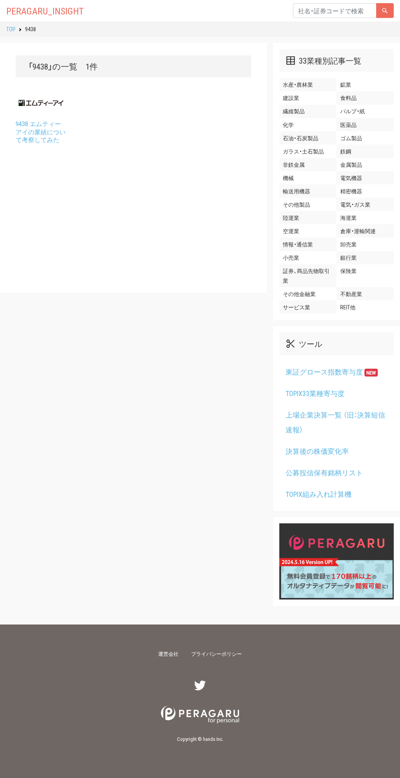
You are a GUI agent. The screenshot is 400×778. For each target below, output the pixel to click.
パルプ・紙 (352, 111)
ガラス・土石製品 (303, 151)
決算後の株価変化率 (317, 451)
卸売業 (348, 244)
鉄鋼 (345, 151)
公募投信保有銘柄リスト (324, 473)
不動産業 (351, 293)
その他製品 (296, 204)
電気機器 (351, 177)
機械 (288, 177)
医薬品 (348, 124)
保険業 (348, 270)
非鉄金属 (294, 164)
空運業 (291, 231)
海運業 (348, 217)
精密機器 (351, 191)
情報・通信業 (298, 244)
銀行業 (348, 257)
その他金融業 (299, 293)
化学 (288, 124)
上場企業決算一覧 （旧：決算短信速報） (335, 422)
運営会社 (168, 653)
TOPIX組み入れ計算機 (319, 494)
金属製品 (351, 164)
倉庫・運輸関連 (358, 231)
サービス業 (296, 307)
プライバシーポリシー (216, 653)
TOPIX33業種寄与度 (315, 393)
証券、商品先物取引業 (306, 275)
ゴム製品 (351, 138)
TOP (11, 29)
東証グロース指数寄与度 (331, 372)
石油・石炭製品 (300, 138)
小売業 (291, 257)
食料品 (348, 97)
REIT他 (347, 307)
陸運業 (291, 217)
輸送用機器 (296, 191)
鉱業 (345, 84)
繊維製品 (294, 111)
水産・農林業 (298, 84)
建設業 (291, 97)
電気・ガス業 (355, 204)
